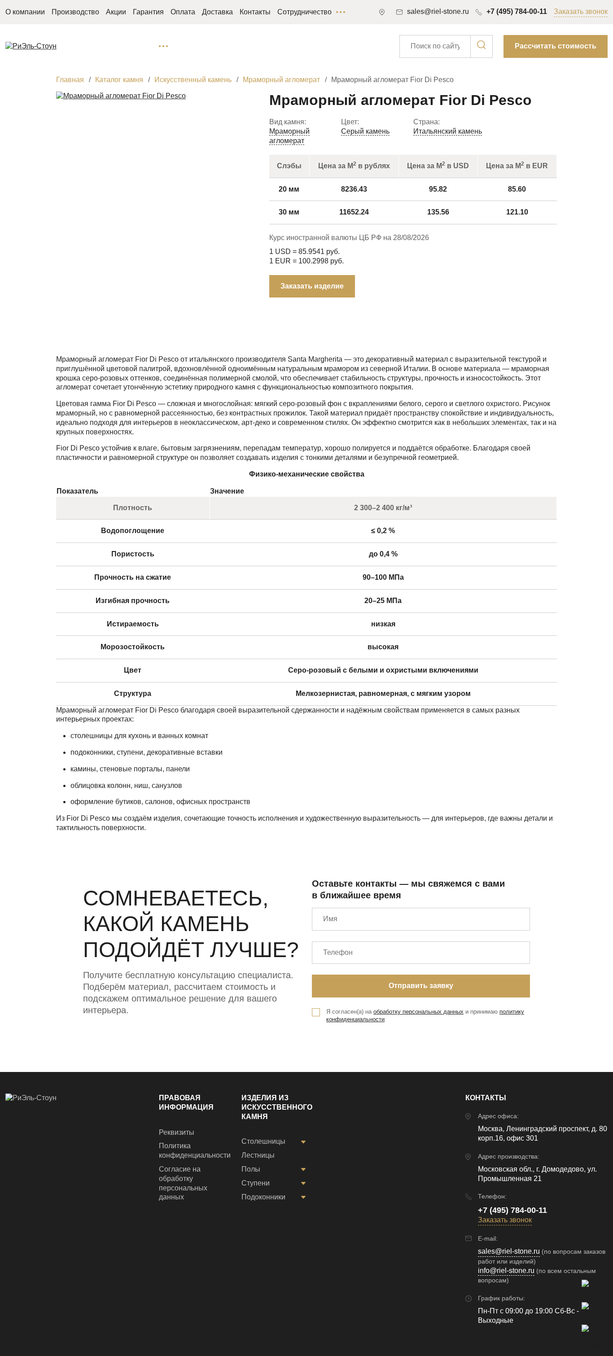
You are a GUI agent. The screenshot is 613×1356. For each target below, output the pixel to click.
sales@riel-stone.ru (509, 1251)
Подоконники (263, 1197)
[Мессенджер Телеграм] (591, 1311)
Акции (116, 12)
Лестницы (258, 1155)
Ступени (255, 1183)
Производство (75, 12)
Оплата (183, 12)
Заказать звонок (581, 11)
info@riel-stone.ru (506, 1270)
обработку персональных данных (418, 1011)
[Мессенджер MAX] (591, 1289)
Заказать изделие (312, 286)
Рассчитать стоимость (555, 46)
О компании (25, 12)
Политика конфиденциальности (195, 1150)
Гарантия (148, 12)
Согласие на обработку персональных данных (183, 1183)
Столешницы (263, 1141)
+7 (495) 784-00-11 (516, 11)
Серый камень (365, 131)
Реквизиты (176, 1132)
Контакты (255, 12)
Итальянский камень (447, 131)
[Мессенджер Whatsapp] (591, 1334)
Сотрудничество (304, 12)
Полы (250, 1169)
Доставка (217, 12)
